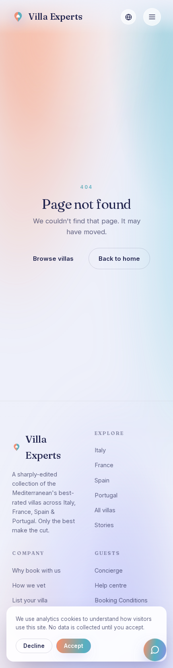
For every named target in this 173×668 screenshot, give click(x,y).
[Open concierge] (155, 650)
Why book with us (36, 570)
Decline (34, 646)
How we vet (28, 585)
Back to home (119, 258)
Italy (100, 450)
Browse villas (53, 258)
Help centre (111, 585)
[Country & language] (128, 17)
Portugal (106, 495)
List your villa (29, 600)
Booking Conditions (121, 600)
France (104, 465)
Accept (73, 646)
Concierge (109, 570)
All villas (105, 510)
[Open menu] (152, 17)
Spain (102, 480)
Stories (104, 525)
